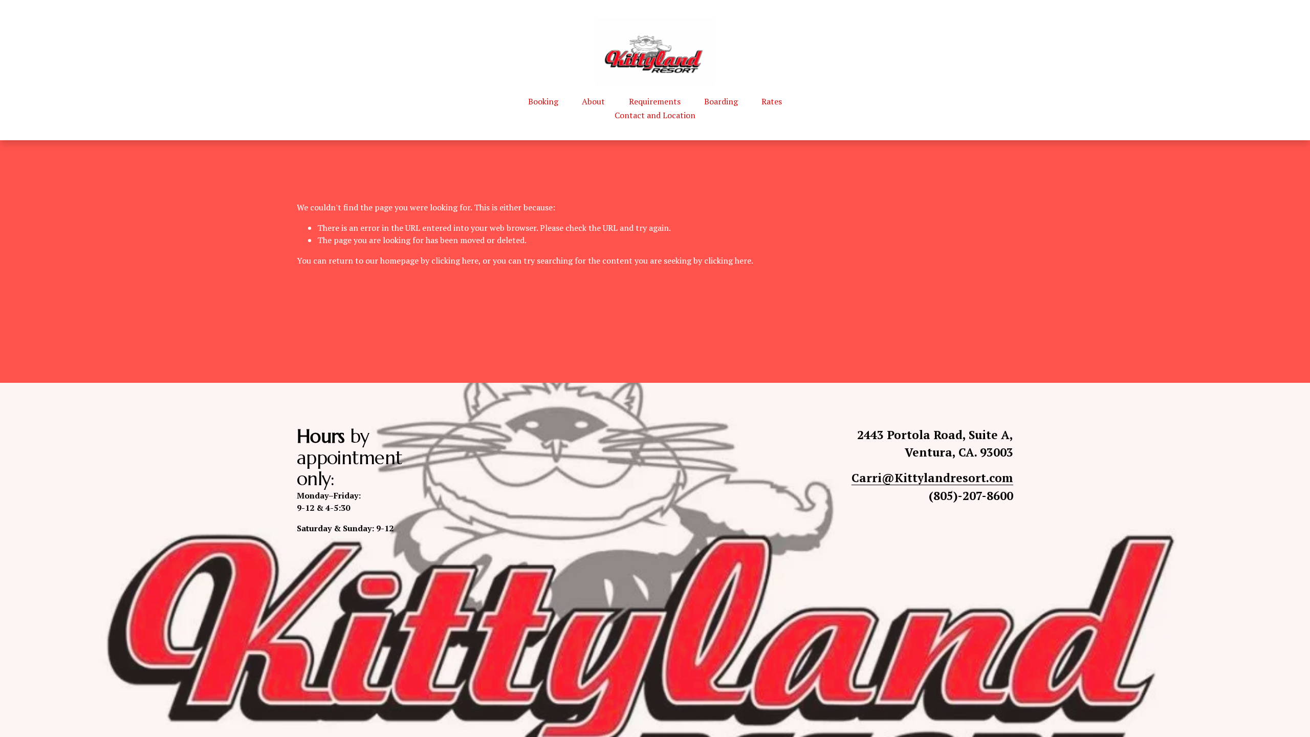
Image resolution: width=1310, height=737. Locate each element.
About (593, 101)
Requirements (655, 101)
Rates (771, 101)
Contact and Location (655, 115)
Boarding (721, 101)
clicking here (454, 260)
